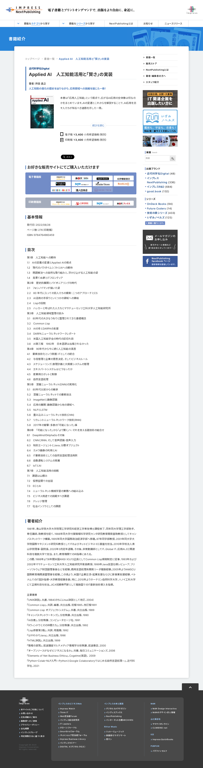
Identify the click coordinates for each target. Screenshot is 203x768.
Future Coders (156, 208)
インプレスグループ (29, 732)
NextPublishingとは (121, 23)
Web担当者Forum (68, 716)
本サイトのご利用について (32, 709)
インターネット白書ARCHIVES (119, 720)
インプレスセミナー (68, 743)
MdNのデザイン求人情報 (164, 712)
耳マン (109, 739)
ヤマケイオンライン (161, 724)
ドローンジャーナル (68, 727)
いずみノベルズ (156, 217)
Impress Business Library (73, 739)
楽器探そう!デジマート (116, 735)
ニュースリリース (173, 23)
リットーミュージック (115, 731)
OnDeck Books (157, 203)
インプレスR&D (155, 186)
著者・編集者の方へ (156, 76)
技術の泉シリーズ (157, 212)
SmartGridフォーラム (70, 731)
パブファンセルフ (160, 751)
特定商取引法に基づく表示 (33, 736)
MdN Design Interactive (165, 708)
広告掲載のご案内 (29, 717)
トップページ (32, 58)
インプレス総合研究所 (69, 720)
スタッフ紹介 (152, 82)
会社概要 (25, 728)
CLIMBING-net (160, 728)
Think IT (64, 712)
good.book (154, 191)
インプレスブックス (114, 712)
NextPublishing (113, 716)
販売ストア (151, 64)
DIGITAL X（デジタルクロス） (72, 746)
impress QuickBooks (163, 739)
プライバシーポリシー (30, 725)
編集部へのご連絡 (29, 721)
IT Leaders (65, 724)
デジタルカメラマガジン (116, 708)
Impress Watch (67, 708)
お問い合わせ (27, 713)
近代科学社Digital (39, 68)
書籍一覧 (49, 58)
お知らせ (148, 23)
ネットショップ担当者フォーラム (73, 735)
